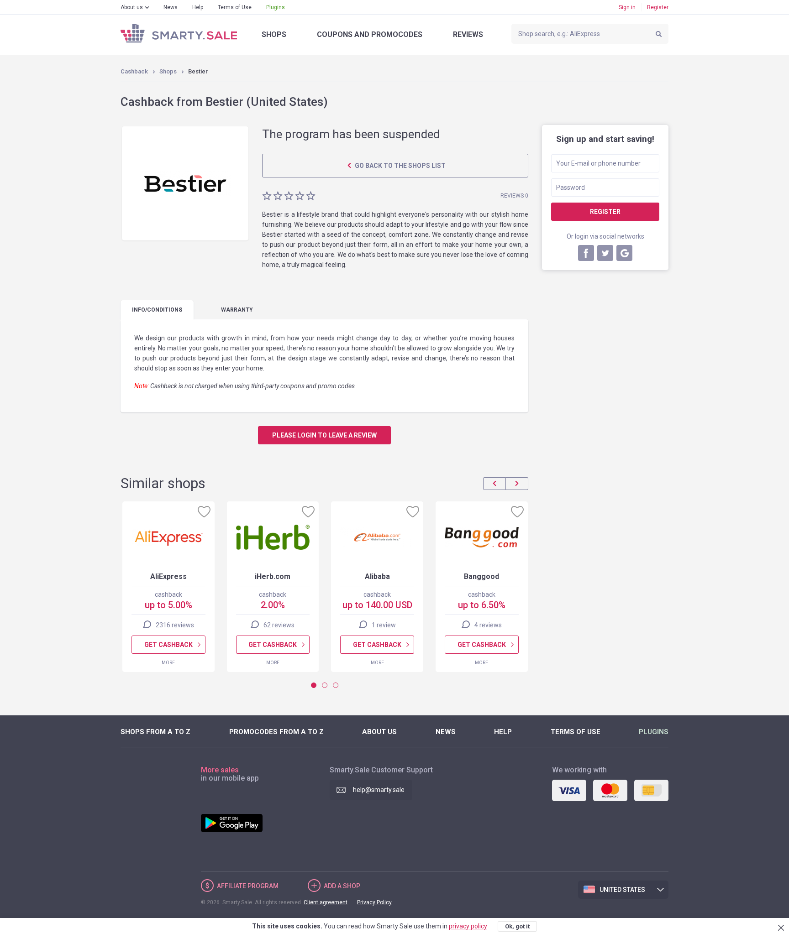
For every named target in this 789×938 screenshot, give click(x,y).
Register (657, 7)
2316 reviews (175, 625)
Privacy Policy (374, 902)
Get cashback (168, 644)
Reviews (468, 34)
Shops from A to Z (155, 732)
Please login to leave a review (324, 435)
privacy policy (468, 926)
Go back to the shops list (399, 165)
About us (132, 7)
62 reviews (279, 625)
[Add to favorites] (204, 511)
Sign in (627, 7)
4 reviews (488, 625)
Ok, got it (517, 926)
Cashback (134, 71)
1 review (384, 625)
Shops (274, 34)
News (170, 7)
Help (197, 7)
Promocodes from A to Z (276, 732)
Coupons (369, 34)
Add (342, 886)
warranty (237, 310)
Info (157, 310)
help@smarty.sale (379, 789)
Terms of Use (235, 7)
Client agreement (325, 902)
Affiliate (248, 886)
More (168, 662)
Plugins (275, 7)
